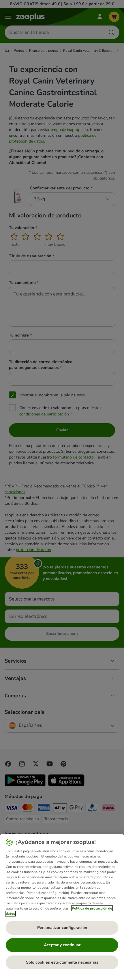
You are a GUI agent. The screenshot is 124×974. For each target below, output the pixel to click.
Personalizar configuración (62, 927)
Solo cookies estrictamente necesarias (62, 962)
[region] (62, 904)
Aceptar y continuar (62, 945)
